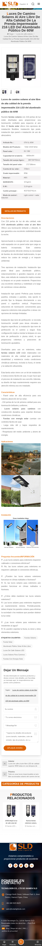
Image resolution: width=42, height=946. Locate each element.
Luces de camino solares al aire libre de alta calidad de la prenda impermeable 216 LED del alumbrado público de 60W (21, 695)
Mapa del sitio (16, 928)
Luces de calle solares (24, 34)
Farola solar (7, 642)
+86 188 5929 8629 (13, 903)
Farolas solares (30, 638)
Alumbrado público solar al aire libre (17, 646)
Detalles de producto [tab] (15, 211)
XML (24, 928)
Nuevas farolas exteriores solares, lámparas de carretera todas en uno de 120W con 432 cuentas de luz (31, 822)
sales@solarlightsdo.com (15, 909)
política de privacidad (10, 931)
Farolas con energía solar (13, 659)
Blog (7, 928)
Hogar (11, 34)
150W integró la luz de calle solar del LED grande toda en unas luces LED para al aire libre (11, 822)
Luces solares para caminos (14, 655)
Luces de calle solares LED (13, 650)
